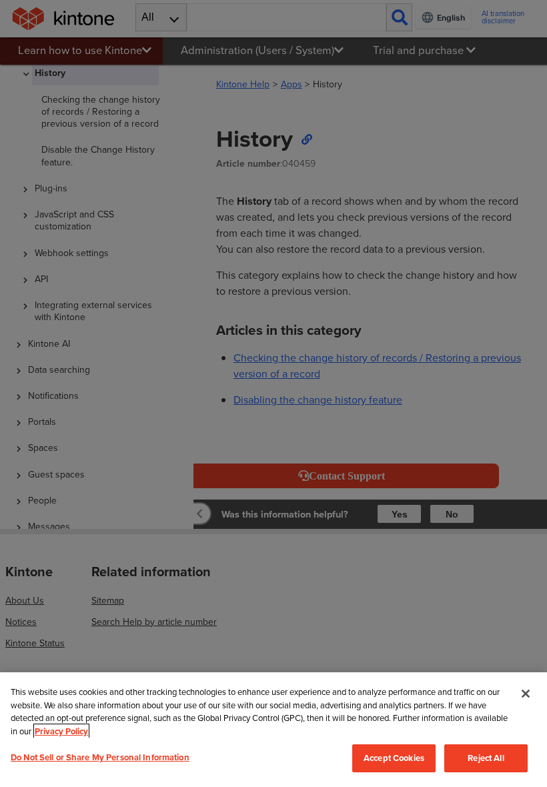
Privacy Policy (61, 731)
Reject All (486, 758)
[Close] (525, 693)
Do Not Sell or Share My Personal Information (100, 757)
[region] (273, 729)
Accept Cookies (394, 758)
